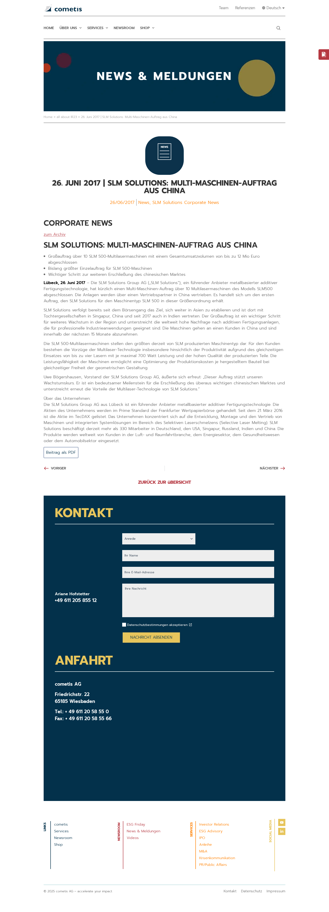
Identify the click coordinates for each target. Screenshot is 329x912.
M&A (203, 851)
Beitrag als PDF (61, 452)
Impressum (276, 891)
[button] (278, 28)
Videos (133, 838)
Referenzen (245, 8)
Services (95, 28)
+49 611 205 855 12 (76, 600)
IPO (202, 838)
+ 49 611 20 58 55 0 (87, 711)
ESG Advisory (210, 831)
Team (224, 8)
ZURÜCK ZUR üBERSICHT (164, 482)
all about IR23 (67, 117)
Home (49, 28)
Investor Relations (214, 824)
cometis (61, 824)
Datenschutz (251, 891)
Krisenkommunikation (217, 858)
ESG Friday (136, 824)
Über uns (68, 28)
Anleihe (205, 844)
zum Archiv (55, 234)
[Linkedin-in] (281, 831)
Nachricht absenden (151, 637)
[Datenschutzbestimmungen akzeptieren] (190, 625)
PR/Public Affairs (213, 864)
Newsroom (124, 28)
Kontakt (230, 891)
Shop (145, 28)
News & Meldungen (143, 831)
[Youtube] (281, 822)
